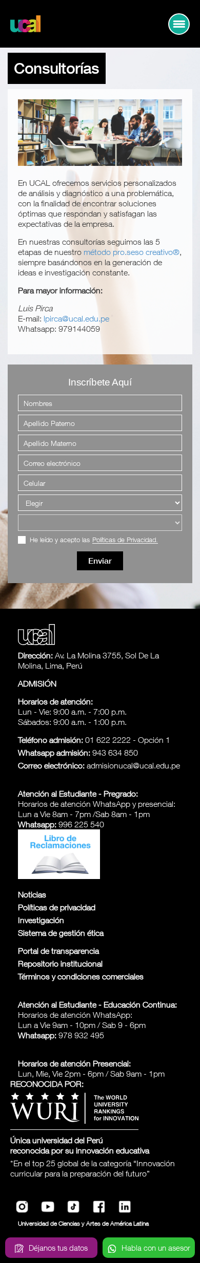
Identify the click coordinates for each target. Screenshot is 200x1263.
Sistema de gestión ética (61, 932)
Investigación (41, 920)
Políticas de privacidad (56, 907)
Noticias (32, 894)
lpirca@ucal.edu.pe (76, 318)
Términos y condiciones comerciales (81, 976)
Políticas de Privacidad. (125, 540)
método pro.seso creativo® (131, 251)
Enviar (100, 561)
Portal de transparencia (58, 950)
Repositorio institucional (60, 963)
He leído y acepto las (94, 540)
